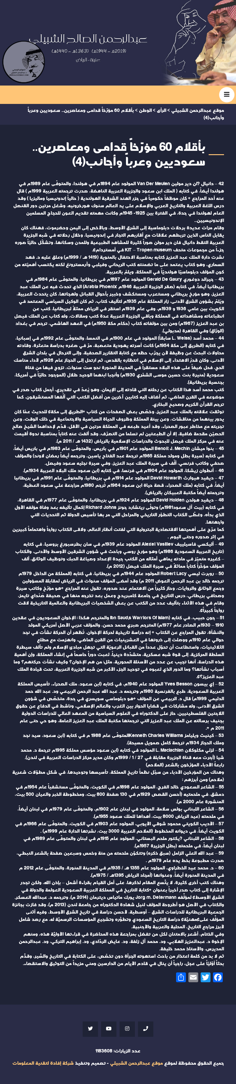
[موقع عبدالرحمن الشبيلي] (118, 43)
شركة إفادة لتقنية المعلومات (43, 1063)
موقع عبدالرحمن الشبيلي (136, 1063)
